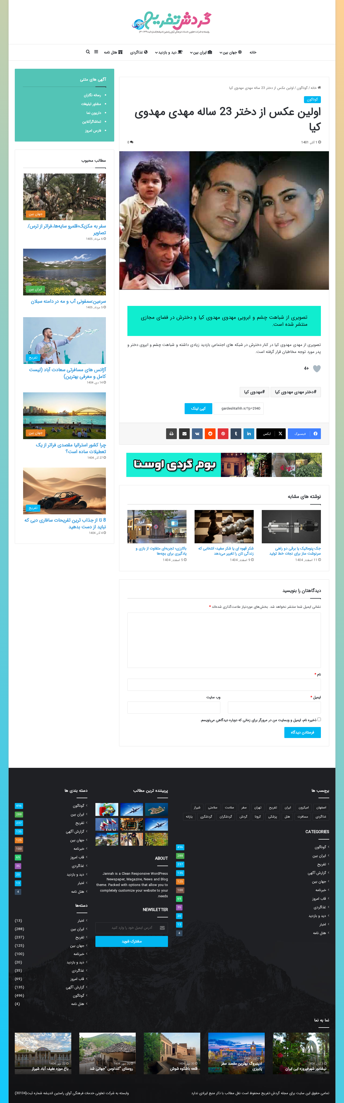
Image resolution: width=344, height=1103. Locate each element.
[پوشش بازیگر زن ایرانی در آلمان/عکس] (131, 839)
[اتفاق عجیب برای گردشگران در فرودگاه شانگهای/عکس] (156, 824)
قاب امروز (319, 899)
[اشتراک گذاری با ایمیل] (184, 433)
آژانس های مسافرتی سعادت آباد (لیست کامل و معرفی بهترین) (67, 373)
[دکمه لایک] (317, 369)
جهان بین (230, 52)
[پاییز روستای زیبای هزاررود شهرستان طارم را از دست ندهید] (156, 839)
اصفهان (321, 807)
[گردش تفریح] (172, 22)
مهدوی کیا (253, 392)
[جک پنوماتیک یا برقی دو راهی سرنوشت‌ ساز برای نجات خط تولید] (291, 526)
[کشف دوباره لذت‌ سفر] (106, 809)
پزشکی (272, 816)
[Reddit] (210, 433)
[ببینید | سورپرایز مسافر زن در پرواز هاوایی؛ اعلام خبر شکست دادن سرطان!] (131, 809)
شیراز (197, 807)
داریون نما (94, 113)
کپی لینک (198, 408)
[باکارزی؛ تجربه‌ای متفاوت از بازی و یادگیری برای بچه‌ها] (157, 526)
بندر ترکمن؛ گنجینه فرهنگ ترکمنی (44, 1069)
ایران (288, 807)
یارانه (189, 816)
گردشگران (226, 816)
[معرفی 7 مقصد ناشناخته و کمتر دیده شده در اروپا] (106, 839)
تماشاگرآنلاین (91, 122)
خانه (253, 52)
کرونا (258, 816)
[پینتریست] (223, 433)
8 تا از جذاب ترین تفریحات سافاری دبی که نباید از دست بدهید (65, 523)
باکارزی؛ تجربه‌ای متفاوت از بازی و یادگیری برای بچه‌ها (161, 550)
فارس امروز (93, 130)
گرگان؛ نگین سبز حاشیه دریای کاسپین (304, 1066)
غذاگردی (137, 52)
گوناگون (302, 88)
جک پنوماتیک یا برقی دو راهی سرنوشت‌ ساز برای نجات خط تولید (295, 550)
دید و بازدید (168, 52)
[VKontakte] (197, 433)
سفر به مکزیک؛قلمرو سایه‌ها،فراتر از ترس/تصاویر (67, 229)
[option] (301, 1053)
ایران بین (200, 52)
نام (317, 674)
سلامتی (212, 807)
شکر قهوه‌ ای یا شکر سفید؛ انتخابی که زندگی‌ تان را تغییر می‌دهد (226, 550)
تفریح (273, 807)
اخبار (323, 924)
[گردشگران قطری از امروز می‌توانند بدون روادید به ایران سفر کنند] (106, 824)
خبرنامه (321, 890)
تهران (257, 807)
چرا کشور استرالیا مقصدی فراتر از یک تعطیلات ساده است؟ (71, 448)
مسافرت (303, 816)
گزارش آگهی (317, 873)
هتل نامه (111, 52)
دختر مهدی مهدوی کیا (294, 392)
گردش (243, 816)
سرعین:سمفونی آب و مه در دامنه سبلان (68, 301)
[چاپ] (171, 433)
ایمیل (315, 697)
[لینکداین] (248, 433)
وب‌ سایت (213, 697)
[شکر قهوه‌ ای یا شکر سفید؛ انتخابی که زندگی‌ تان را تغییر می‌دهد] (224, 526)
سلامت (229, 807)
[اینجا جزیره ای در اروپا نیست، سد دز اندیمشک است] (156, 809)
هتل (287, 816)
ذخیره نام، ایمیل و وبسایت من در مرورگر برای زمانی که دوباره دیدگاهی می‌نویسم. (258, 720)
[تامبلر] (236, 433)
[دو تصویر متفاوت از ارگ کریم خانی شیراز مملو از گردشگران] (131, 824)
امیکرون (304, 807)
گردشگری (206, 816)
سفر (244, 807)
